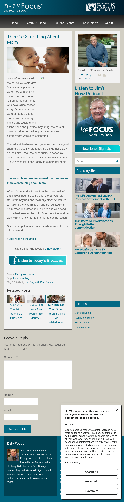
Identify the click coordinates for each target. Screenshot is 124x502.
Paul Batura (85, 79)
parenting (24, 278)
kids (15, 278)
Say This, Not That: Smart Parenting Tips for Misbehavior (56, 313)
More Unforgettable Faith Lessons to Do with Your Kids (93, 251)
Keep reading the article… (23, 238)
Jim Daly (23, 8)
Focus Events (82, 322)
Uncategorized (82, 327)
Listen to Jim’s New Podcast (90, 91)
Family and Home (24, 274)
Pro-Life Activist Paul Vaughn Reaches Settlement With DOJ (95, 197)
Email (8, 410)
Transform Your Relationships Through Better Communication (94, 224)
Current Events (83, 313)
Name (8, 394)
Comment (11, 357)
